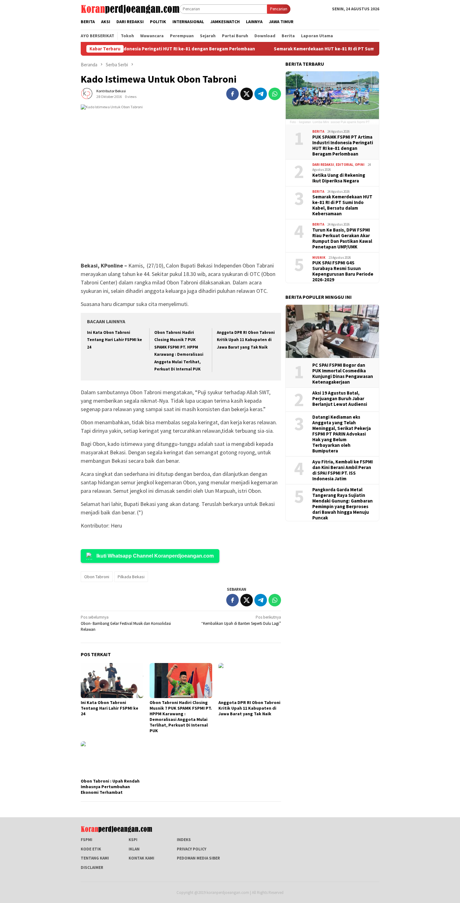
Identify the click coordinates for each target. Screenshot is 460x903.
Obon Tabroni (96, 576)
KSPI (133, 839)
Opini (360, 164)
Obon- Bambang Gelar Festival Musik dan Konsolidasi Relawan (126, 623)
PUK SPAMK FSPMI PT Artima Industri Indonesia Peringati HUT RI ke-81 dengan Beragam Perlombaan (342, 145)
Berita (318, 131)
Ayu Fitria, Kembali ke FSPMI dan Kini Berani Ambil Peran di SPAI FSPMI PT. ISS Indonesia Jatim (342, 470)
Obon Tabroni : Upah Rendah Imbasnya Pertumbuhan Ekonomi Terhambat (110, 786)
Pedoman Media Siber (198, 858)
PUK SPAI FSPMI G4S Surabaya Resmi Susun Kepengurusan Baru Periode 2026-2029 (342, 271)
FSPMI (86, 839)
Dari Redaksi (323, 164)
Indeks (184, 839)
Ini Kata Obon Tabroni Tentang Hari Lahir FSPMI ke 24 (114, 340)
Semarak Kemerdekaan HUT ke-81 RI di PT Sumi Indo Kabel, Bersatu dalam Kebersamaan (340, 49)
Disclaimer (92, 867)
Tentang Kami (95, 858)
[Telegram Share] (260, 94)
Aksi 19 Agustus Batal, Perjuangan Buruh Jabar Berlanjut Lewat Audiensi (339, 398)
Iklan (134, 849)
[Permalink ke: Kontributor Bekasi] (87, 93)
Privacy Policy (191, 849)
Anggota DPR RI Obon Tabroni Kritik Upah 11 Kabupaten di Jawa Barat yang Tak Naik (246, 340)
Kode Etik (91, 849)
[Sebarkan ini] (232, 94)
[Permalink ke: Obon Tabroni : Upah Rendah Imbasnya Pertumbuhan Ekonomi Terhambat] (112, 758)
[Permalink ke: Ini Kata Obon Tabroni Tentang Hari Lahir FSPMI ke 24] (112, 680)
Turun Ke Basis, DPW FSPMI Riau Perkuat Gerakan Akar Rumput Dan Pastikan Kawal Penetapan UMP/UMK (342, 238)
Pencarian (278, 9)
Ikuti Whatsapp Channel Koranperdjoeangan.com (155, 556)
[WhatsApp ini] (274, 94)
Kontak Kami (141, 858)
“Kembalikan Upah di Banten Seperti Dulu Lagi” (241, 620)
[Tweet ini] (246, 94)
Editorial (344, 164)
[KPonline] (130, 8)
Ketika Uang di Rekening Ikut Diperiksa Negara (338, 177)
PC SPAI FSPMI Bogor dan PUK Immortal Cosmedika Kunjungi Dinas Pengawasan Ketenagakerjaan (342, 373)
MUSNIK (318, 257)
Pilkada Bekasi (131, 576)
